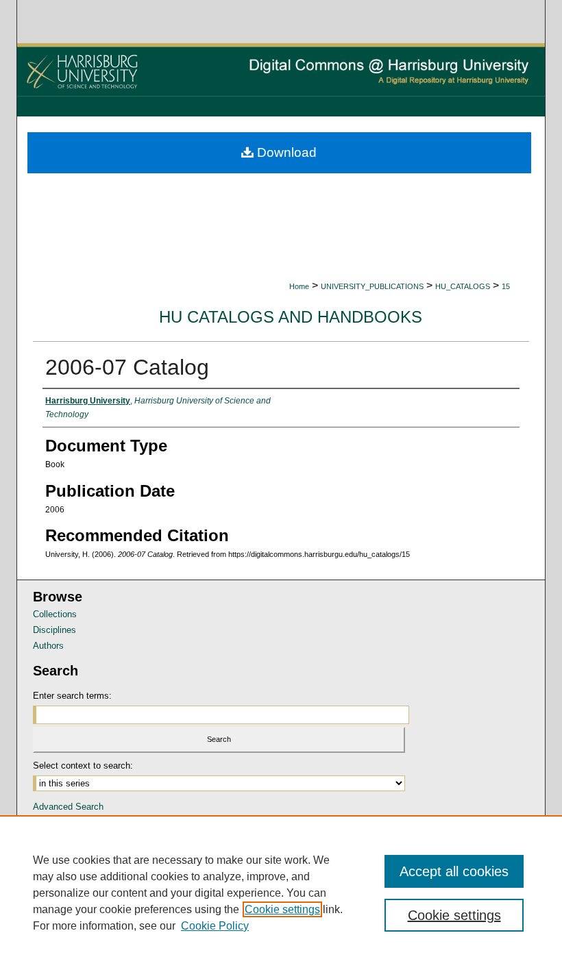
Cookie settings (282, 909)
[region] (281, 892)
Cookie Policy (215, 926)
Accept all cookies (454, 871)
